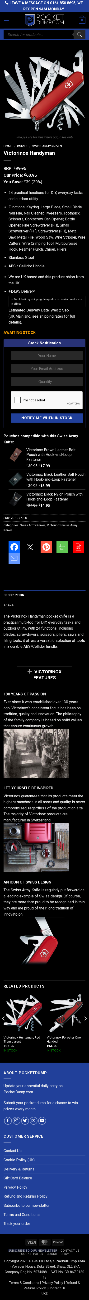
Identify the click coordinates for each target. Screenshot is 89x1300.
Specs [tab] (9, 604)
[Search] (79, 34)
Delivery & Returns (19, 1169)
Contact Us (13, 1151)
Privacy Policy (15, 1187)
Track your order (17, 1223)
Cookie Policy (32, 1254)
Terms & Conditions (24, 1283)
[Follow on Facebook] (8, 1121)
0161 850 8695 (62, 3)
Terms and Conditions (22, 1214)
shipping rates (51, 316)
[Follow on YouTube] (42, 1121)
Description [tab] (14, 595)
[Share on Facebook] (14, 547)
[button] (6, 20)
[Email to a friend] (14, 558)
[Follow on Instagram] (16, 1121)
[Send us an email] (33, 1121)
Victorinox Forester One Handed (64, 1039)
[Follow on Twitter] (25, 1121)
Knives (22, 146)
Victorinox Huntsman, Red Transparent (22, 1039)
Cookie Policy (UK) (19, 1160)
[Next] (85, 1027)
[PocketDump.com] (44, 20)
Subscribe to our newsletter (27, 1205)
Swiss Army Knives (47, 146)
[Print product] (62, 547)
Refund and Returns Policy (25, 1196)
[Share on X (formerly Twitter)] (30, 547)
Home (8, 146)
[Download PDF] (78, 547)
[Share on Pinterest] (46, 547)
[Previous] (4, 1027)
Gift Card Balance (18, 1178)
